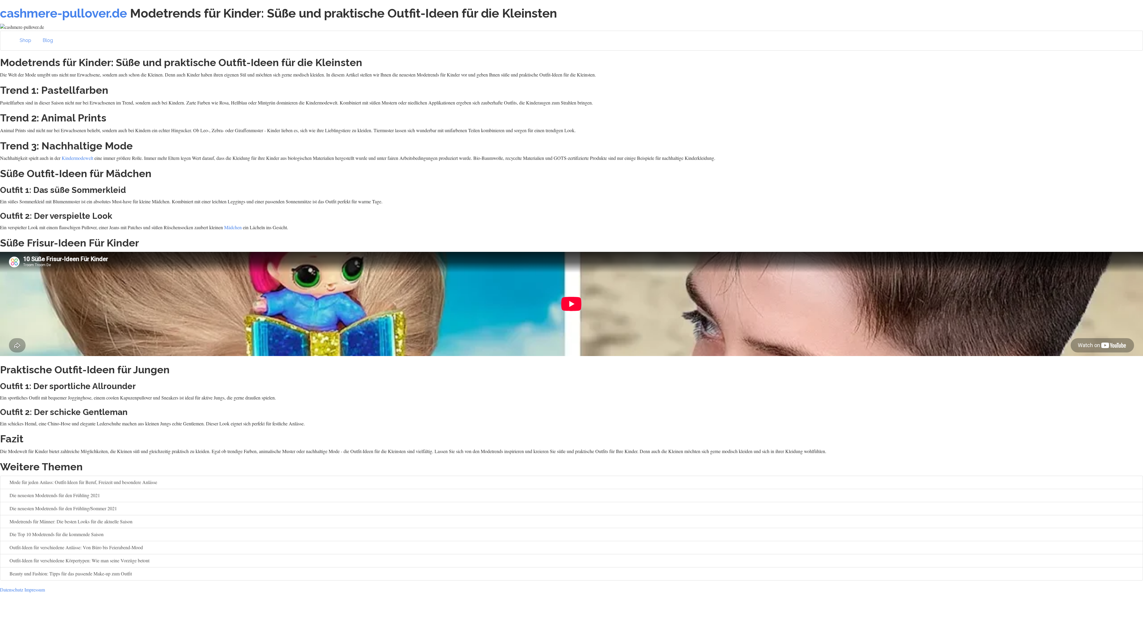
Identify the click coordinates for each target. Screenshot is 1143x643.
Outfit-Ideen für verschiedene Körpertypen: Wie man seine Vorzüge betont (78, 560)
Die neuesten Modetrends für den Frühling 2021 (54, 495)
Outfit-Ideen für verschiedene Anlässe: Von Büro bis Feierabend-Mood (75, 547)
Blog (48, 40)
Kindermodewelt (77, 158)
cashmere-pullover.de (63, 13)
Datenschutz (11, 589)
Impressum (34, 589)
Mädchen (233, 227)
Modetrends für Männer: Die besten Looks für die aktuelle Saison (70, 521)
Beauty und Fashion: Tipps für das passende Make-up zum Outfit (70, 573)
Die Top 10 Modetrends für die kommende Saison (56, 534)
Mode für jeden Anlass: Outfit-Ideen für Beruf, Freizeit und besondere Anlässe (82, 482)
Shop (25, 40)
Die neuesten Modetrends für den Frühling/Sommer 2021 (62, 508)
